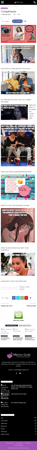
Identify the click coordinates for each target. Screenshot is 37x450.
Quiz (2, 418)
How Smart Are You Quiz (18, 394)
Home (2, 6)
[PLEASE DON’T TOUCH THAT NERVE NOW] (18, 265)
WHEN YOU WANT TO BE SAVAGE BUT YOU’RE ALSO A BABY (30, 338)
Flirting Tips (4, 431)
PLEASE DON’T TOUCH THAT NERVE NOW (13, 281)
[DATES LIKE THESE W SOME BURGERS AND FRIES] (18, 146)
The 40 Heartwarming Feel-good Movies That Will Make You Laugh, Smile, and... (22, 387)
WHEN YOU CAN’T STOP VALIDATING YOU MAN (15, 205)
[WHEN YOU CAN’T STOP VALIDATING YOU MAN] (18, 188)
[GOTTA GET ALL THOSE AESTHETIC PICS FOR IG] (18, 55)
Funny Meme (8, 6)
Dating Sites (4, 423)
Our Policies (28, 443)
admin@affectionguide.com (22, 369)
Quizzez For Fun (10, 443)
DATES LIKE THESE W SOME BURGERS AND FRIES (16, 172)
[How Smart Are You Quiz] (5, 396)
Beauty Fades (31, 306)
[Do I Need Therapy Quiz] (5, 405)
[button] (34, 2)
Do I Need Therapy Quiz (18, 402)
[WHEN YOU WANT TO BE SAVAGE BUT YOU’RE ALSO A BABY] (14, 113)
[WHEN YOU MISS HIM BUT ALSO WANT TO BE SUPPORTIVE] (18, 226)
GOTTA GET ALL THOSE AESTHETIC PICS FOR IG (15, 68)
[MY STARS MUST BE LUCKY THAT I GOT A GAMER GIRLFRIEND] (18, 83)
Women (3, 429)
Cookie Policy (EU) (18, 445)
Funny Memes (19, 443)
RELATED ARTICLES (11, 325)
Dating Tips (4, 426)
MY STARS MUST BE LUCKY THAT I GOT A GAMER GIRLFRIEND (18, 338)
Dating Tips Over (6, 306)
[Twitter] (20, 373)
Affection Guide (6, 14)
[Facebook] (17, 373)
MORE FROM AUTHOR (24, 325)
